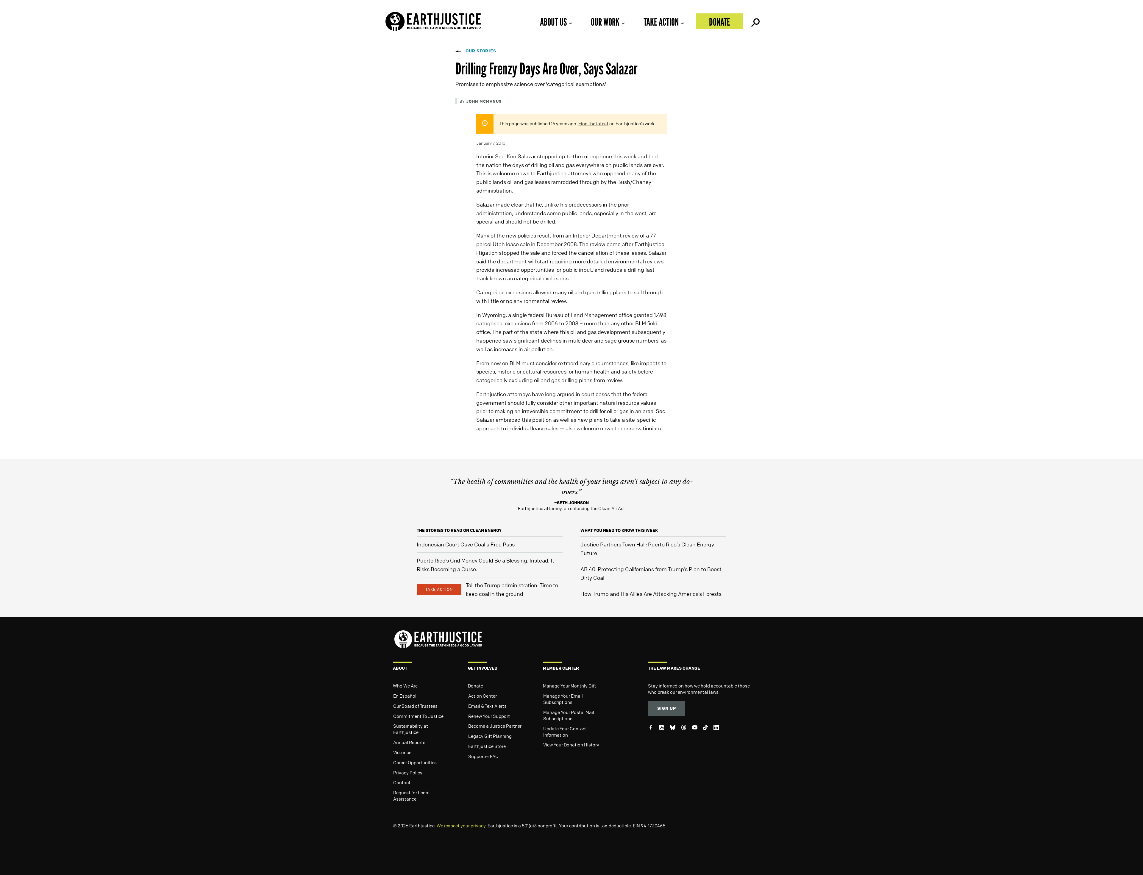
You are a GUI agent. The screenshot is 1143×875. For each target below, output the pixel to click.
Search (755, 21)
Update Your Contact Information (565, 732)
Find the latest (593, 123)
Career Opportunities (415, 762)
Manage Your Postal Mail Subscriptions (568, 715)
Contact (401, 782)
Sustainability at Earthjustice (410, 729)
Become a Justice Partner (494, 726)
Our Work (605, 22)
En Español (404, 696)
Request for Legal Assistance (411, 796)
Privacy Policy (407, 773)
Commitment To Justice (418, 716)
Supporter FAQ (483, 756)
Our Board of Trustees (415, 706)
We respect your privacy (461, 826)
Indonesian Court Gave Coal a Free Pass (466, 544)
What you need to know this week (619, 530)
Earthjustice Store (487, 746)
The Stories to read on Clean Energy (459, 530)
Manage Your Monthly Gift (569, 686)
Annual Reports (409, 742)
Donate (719, 22)
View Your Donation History (571, 745)
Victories (402, 752)
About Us (553, 22)
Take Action (661, 22)
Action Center (482, 696)
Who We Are (405, 686)
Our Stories (481, 51)
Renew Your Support (489, 716)
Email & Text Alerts (487, 706)
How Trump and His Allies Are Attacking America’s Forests (651, 593)
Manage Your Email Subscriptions (563, 699)
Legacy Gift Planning (490, 736)
